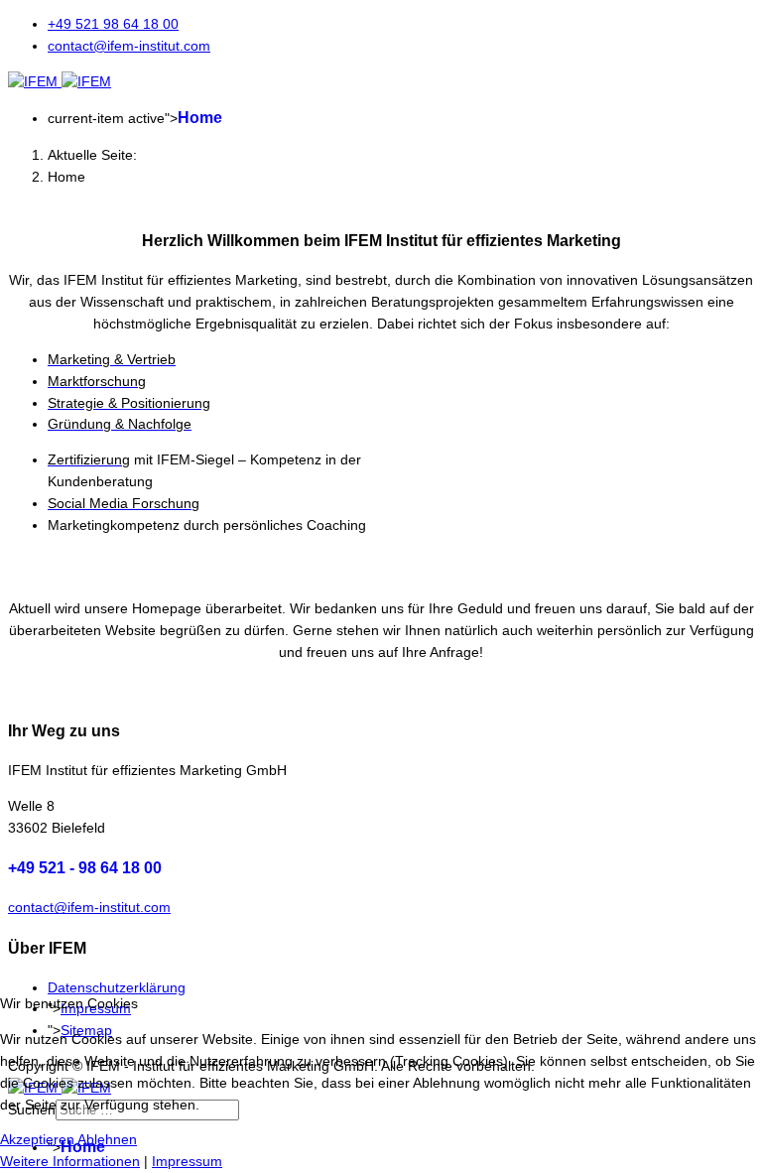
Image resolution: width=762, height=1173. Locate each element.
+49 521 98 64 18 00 (113, 24)
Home (200, 117)
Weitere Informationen (70, 1161)
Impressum (187, 1161)
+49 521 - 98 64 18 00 (85, 867)
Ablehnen (107, 1139)
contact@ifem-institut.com (129, 46)
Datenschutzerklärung (117, 987)
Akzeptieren (37, 1139)
